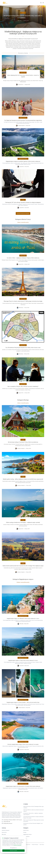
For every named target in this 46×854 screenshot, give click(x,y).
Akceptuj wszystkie (13, 850)
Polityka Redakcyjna (35, 844)
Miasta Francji (23, 72)
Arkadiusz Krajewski (5, 830)
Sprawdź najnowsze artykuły (23, 213)
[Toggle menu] (43, 2)
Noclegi (23, 199)
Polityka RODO (28, 844)
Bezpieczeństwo (23, 117)
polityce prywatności (17, 845)
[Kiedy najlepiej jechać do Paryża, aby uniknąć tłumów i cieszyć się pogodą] (23, 66)
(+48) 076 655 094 (6, 821)
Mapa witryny (42, 844)
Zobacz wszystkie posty (23, 222)
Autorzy (4, 828)
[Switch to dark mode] (41, 3)
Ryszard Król (4, 832)
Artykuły (25, 804)
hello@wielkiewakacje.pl (7, 823)
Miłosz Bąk (4, 834)
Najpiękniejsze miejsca (23, 13)
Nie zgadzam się (13, 847)
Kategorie (25, 828)
